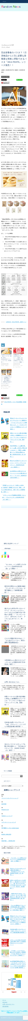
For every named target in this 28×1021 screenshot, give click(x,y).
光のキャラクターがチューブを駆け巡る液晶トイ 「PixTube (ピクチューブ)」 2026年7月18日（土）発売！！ (18, 871)
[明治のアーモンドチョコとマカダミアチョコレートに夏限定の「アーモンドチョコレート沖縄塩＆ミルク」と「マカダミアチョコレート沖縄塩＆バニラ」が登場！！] (5, 421)
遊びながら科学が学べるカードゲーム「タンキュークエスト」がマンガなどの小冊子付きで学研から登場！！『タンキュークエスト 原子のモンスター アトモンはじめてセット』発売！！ (14, 615)
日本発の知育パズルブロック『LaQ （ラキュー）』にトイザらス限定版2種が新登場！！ (15, 724)
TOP (7, 45)
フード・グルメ (5, 77)
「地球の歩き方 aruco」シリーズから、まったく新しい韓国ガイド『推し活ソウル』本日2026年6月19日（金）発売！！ (18, 897)
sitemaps (7, 548)
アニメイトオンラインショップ (10, 798)
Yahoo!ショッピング (6, 816)
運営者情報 (5, 1006)
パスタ (14, 402)
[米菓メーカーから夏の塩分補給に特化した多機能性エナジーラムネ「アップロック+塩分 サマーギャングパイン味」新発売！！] (5, 436)
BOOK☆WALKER (6, 834)
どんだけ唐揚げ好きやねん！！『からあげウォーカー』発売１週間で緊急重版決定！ (14, 640)
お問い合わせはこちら (11, 682)
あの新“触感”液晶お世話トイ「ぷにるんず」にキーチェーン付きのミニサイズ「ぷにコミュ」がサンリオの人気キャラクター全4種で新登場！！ (18, 964)
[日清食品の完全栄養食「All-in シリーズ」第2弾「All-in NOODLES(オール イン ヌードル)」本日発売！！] (6, 351)
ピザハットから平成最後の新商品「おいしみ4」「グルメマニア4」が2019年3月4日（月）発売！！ (14, 497)
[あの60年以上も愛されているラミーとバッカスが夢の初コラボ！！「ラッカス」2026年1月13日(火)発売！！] (5, 474)
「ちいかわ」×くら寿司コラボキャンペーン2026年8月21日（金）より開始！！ (15, 566)
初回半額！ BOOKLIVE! (8, 840)
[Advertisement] (14, 28)
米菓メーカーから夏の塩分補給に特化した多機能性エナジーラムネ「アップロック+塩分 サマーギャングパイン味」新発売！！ (18, 437)
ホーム (4, 1000)
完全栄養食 (19, 402)
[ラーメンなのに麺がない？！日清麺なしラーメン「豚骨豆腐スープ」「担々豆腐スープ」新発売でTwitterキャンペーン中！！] (6, 372)
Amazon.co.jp (5, 809)
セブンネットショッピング (9, 822)
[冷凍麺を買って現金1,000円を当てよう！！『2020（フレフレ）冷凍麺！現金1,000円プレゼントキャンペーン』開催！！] (18, 351)
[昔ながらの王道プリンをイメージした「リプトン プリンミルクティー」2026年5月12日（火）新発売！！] (5, 463)
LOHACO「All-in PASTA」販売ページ (16, 322)
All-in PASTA (7, 402)
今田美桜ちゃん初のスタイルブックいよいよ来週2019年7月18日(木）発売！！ (14, 662)
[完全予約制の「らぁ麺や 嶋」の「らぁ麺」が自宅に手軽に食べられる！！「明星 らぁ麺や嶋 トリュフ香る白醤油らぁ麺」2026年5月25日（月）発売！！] (5, 448)
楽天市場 (3, 804)
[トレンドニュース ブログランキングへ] (5, 83)
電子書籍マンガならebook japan (10, 828)
